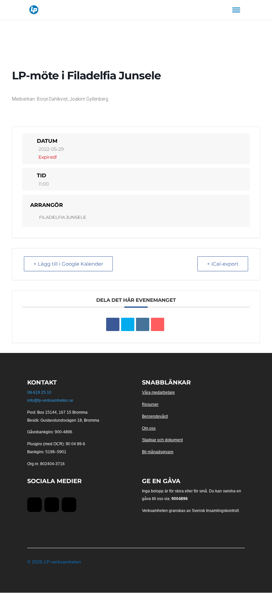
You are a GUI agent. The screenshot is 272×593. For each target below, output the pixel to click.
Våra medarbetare (158, 392)
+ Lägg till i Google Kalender (68, 264)
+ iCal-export (222, 264)
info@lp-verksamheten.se (50, 400)
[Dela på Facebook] (112, 324)
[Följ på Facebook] (34, 504)
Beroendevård (155, 416)
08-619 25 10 (39, 392)
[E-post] (157, 324)
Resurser (150, 404)
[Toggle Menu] (236, 10)
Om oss (149, 428)
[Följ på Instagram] (69, 504)
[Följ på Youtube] (51, 504)
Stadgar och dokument (162, 440)
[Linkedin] (142, 324)
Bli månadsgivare (157, 452)
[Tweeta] (127, 324)
